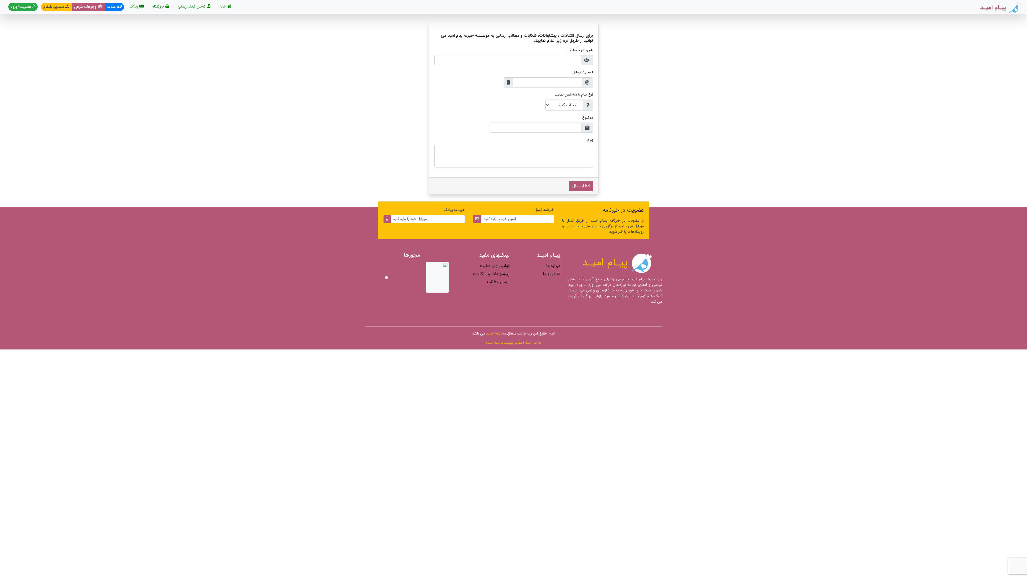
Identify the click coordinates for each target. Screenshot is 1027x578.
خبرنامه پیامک (454, 210)
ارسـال (578, 185)
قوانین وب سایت (494, 266)
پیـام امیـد (606, 262)
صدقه (112, 7)
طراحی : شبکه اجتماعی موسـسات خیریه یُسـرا (513, 342)
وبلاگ (134, 6)
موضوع (587, 117)
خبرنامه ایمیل (544, 210)
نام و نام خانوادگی (579, 50)
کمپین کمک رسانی (192, 6)
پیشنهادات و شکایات (491, 274)
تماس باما (551, 274)
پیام (590, 140)
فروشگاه (158, 6)
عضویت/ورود (21, 7)
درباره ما (553, 266)
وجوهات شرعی (86, 7)
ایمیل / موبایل (582, 72)
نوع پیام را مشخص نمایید (574, 94)
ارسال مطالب (498, 282)
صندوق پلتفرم (54, 7)
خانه (222, 6)
